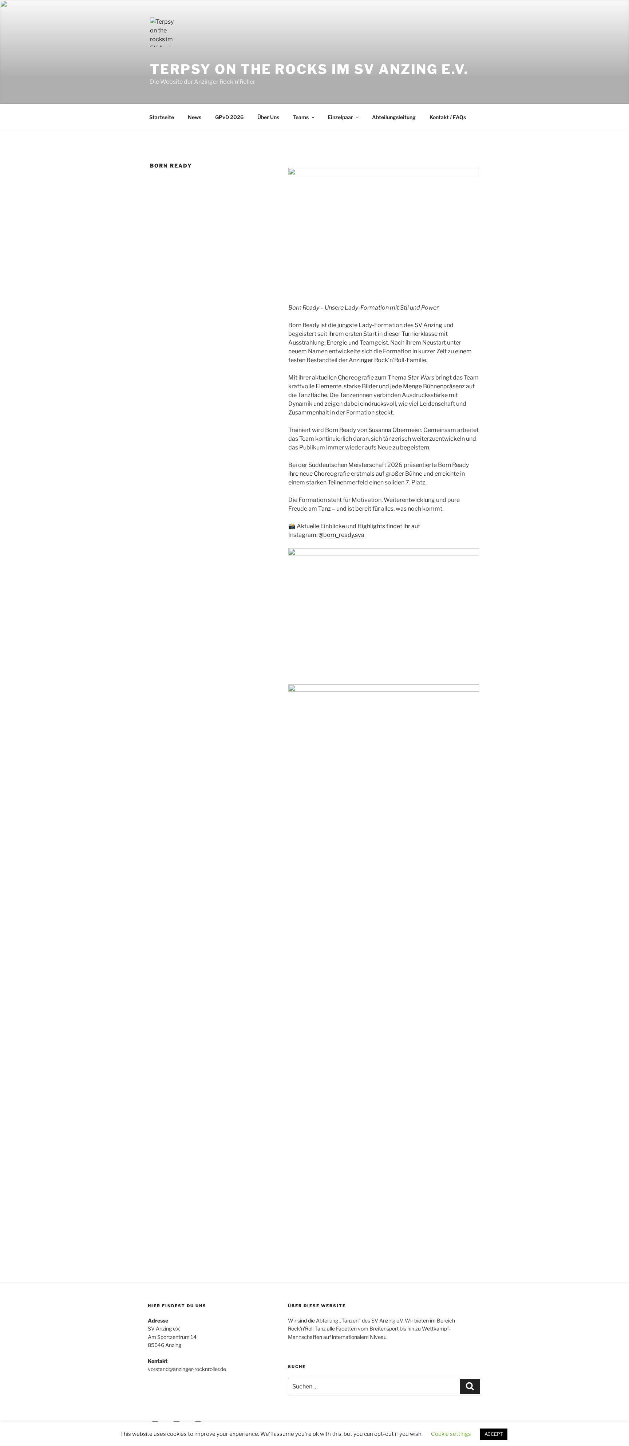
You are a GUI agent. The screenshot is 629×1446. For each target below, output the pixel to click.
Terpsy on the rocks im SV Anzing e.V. (309, 69)
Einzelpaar (340, 117)
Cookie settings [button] (451, 1434)
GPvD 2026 (229, 117)
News (194, 117)
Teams (301, 117)
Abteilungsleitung (394, 117)
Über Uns (268, 117)
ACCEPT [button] (493, 1434)
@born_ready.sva (341, 534)
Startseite (161, 117)
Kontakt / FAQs (448, 117)
